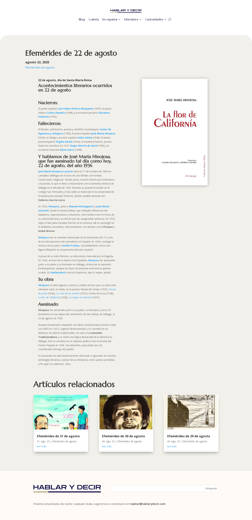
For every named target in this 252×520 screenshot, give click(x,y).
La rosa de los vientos (68, 293)
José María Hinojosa (103, 133)
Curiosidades (154, 19)
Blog (82, 19)
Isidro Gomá (84, 137)
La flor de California (49, 297)
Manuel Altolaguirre (81, 206)
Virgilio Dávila (64, 141)
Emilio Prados (71, 245)
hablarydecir (58, 272)
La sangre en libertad (80, 297)
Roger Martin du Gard (83, 145)
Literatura (131, 19)
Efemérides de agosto (40, 67)
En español (110, 19)
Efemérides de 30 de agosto (123, 436)
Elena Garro (67, 149)
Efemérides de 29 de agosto (188, 436)
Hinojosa (54, 206)
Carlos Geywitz (56, 112)
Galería (94, 19)
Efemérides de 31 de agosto (58, 436)
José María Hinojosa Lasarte (55, 171)
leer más (41, 446)
